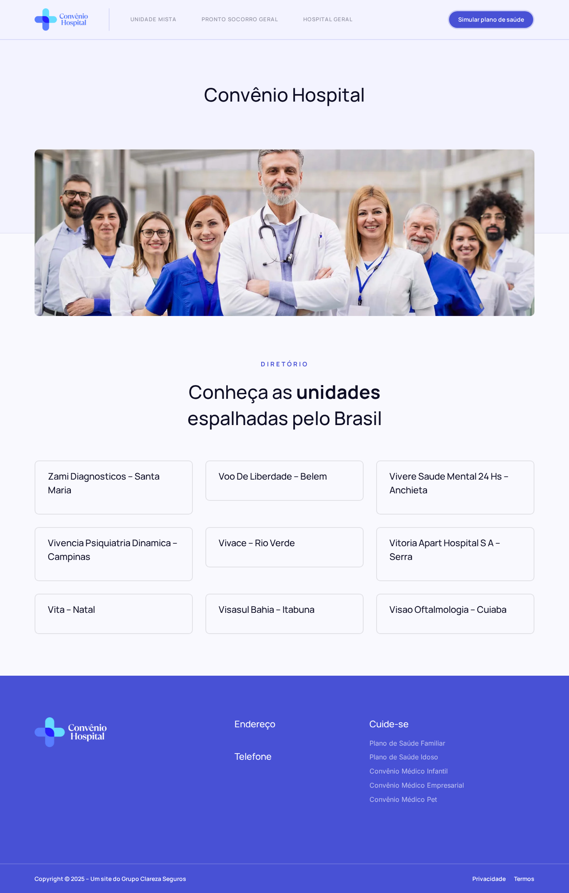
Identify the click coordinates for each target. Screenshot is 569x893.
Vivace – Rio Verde (257, 543)
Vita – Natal (71, 609)
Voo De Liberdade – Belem (273, 476)
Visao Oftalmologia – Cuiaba (448, 609)
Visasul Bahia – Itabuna (266, 609)
